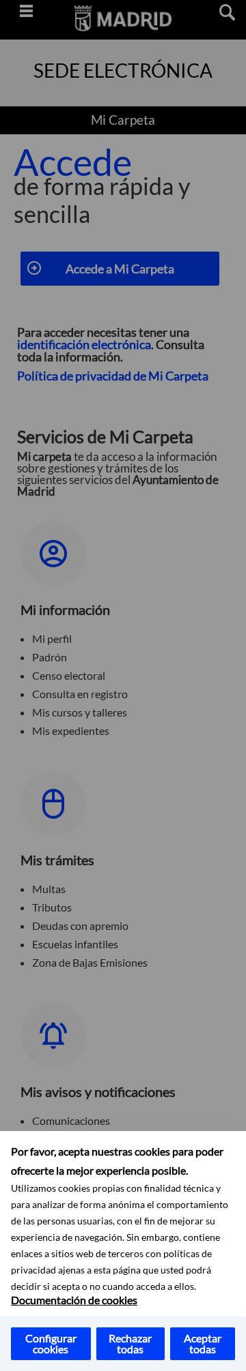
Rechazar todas (130, 1343)
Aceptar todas (202, 1343)
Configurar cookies (51, 1343)
